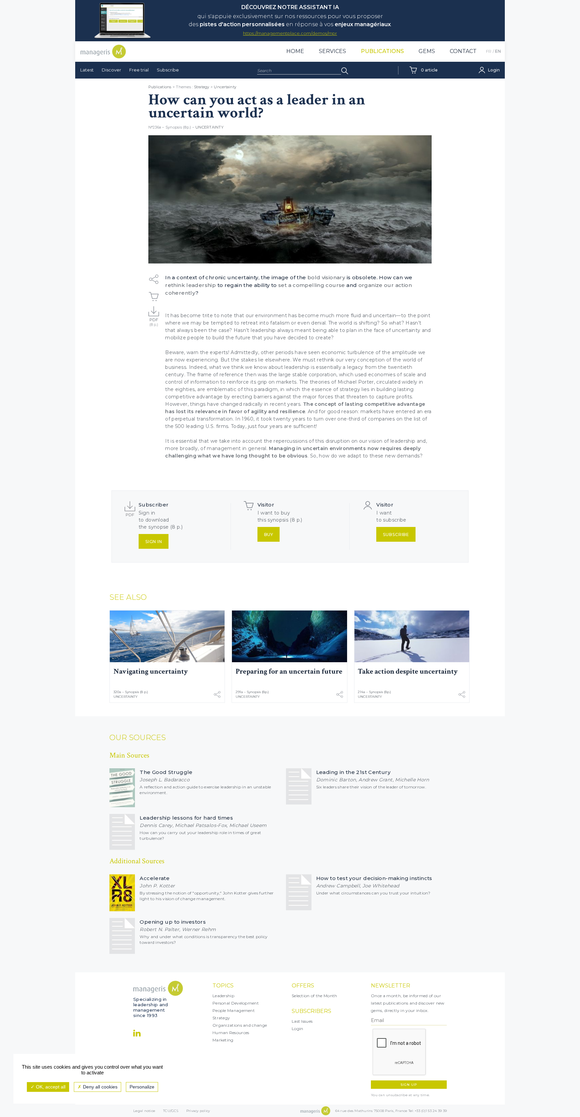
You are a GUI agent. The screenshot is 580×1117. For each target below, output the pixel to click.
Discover (111, 69)
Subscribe (168, 69)
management (224, 448)
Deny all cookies (99, 1086)
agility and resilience (278, 411)
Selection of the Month (314, 995)
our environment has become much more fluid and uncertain (321, 315)
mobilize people (184, 338)
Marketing (223, 1039)
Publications (382, 51)
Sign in (153, 541)
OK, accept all (50, 1086)
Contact (463, 51)
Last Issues (302, 1021)
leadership (296, 367)
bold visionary (326, 277)
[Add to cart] (153, 296)
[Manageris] (103, 51)
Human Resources (230, 1032)
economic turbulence (348, 352)
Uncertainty (225, 87)
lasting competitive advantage (385, 404)
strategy (350, 389)
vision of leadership (392, 441)
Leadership (223, 995)
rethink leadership (190, 285)
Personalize (142, 1086)
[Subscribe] (153, 313)
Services (332, 51)
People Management (233, 1010)
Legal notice (144, 1111)
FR (488, 51)
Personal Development (235, 1003)
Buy (269, 534)
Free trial (139, 69)
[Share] (153, 279)
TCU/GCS (170, 1111)
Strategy (201, 87)
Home (295, 51)
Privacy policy (198, 1111)
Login (297, 1028)
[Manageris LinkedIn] (137, 1033)
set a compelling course (311, 285)
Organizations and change (239, 1025)
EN (498, 51)
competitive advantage (194, 397)
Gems (427, 51)
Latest (87, 69)
